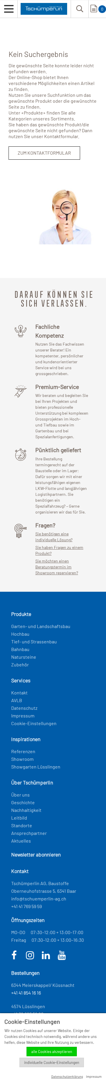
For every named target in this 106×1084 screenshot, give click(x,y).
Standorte (21, 825)
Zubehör (20, 664)
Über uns (20, 794)
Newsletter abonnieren (36, 854)
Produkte (33, 112)
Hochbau (20, 634)
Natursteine (23, 657)
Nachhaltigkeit (26, 810)
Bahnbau (20, 649)
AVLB (16, 700)
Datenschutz (24, 708)
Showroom (22, 759)
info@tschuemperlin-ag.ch (38, 898)
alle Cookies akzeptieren (51, 1051)
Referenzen (23, 751)
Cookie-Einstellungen (34, 723)
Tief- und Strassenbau (34, 641)
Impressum (22, 715)
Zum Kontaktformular (44, 153)
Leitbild (19, 817)
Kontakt (19, 692)
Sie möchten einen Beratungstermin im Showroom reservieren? (56, 566)
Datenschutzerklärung (67, 1076)
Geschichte (23, 802)
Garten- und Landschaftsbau (40, 626)
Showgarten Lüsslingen (35, 766)
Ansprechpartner (29, 833)
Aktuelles (21, 840)
